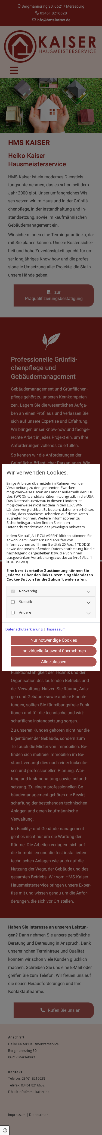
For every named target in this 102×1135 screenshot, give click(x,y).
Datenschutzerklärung (23, 629)
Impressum (56, 629)
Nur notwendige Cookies (53, 640)
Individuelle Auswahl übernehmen (53, 650)
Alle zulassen (53, 661)
